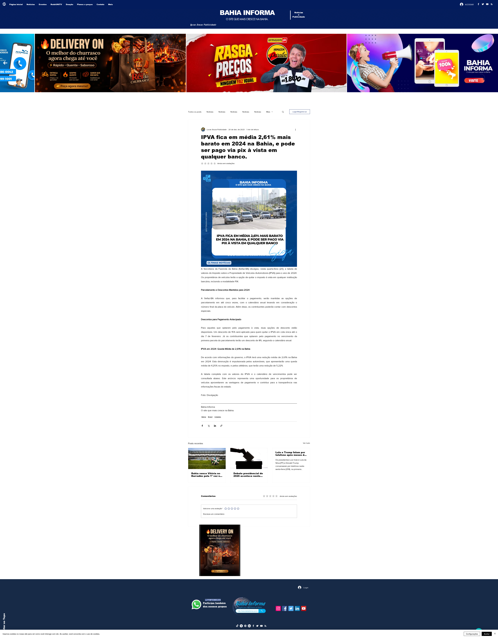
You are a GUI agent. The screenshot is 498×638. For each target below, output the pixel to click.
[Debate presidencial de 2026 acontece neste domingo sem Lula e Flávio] (249, 458)
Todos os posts (194, 112)
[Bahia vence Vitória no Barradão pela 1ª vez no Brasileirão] (207, 458)
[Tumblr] (241, 625)
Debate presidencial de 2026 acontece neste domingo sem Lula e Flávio (248, 474)
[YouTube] (303, 608)
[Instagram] (278, 608)
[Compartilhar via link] (221, 425)
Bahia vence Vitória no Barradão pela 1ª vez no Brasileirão (206, 474)
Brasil (210, 417)
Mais (268, 112)
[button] (283, 112)
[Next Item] (5, 63)
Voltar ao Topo (4, 623)
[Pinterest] (245, 625)
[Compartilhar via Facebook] (202, 425)
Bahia (204, 417)
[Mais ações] (295, 129)
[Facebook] (284, 608)
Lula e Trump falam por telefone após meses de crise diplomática (290, 453)
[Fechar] (494, 634)
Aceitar (487, 634)
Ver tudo (306, 443)
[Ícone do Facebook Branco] (253, 625)
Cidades (218, 417)
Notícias (210, 112)
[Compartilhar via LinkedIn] (215, 425)
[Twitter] (290, 608)
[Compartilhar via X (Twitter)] (208, 425)
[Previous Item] (493, 63)
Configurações (472, 634)
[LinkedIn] (297, 608)
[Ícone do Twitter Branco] (257, 625)
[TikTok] (237, 625)
